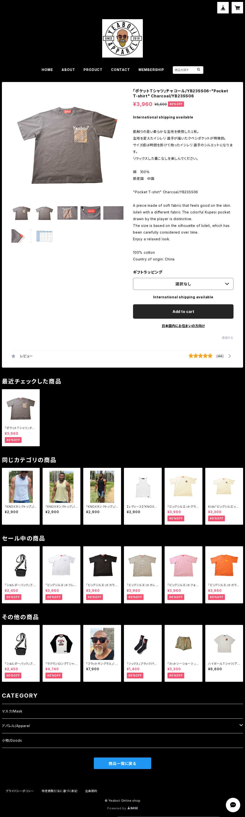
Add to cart (183, 311)
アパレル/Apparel (16, 726)
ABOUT (68, 70)
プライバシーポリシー (20, 791)
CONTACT (120, 70)
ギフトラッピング (147, 272)
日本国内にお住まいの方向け (183, 326)
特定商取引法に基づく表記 (60, 791)
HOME (47, 70)
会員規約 (91, 791)
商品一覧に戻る (122, 763)
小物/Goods (12, 740)
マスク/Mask (12, 711)
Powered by (117, 808)
